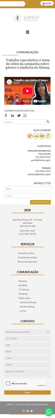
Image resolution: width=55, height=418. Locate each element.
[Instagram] (23, 411)
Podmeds (23, 294)
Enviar (27, 392)
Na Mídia (23, 285)
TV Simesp (24, 290)
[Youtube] (31, 411)
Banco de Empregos (27, 262)
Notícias (23, 281)
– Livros (22, 311)
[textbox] (24, 332)
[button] (27, 32)
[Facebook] (27, 411)
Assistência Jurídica (27, 257)
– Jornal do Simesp (27, 302)
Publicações (24, 298)
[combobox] (27, 332)
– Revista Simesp (27, 307)
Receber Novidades (40, 202)
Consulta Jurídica (26, 253)
